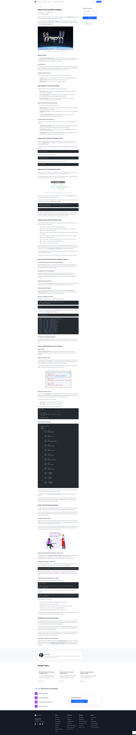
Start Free (99, 1)
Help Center (57, 725)
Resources (49, 1)
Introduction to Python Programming (58, 642)
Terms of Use (37, 721)
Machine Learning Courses (83, 721)
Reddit (49, 21)
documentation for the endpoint (56, 493)
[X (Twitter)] (37, 724)
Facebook (57, 21)
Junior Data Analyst (70, 729)
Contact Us (57, 727)
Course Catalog (93, 717)
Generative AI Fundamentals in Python (57, 643)
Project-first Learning (94, 723)
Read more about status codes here (55, 248)
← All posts (40, 6)
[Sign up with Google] (84, 24)
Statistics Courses (82, 727)
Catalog (44, 1)
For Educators (57, 719)
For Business (56, 1)
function (55, 201)
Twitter (52, 21)
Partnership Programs (58, 729)
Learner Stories (57, 723)
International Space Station (46, 24)
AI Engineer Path (81, 719)
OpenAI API (41, 77)
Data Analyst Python (70, 721)
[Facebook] (35, 724)
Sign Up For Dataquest (79, 701)
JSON (39, 351)
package (47, 393)
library (46, 142)
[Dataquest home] (38, 1)
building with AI (70, 16)
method (51, 311)
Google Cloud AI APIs (43, 79)
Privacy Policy (42, 721)
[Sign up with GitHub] (90, 24)
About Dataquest (58, 721)
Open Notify (49, 283)
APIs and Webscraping (63, 640)
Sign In (94, 1)
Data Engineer (69, 719)
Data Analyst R (69, 723)
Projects (92, 719)
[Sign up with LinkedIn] (87, 24)
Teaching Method (93, 721)
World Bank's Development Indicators (56, 555)
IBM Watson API (42, 81)
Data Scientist (69, 717)
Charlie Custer (41, 12)
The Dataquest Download (95, 727)
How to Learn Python (94, 725)
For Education (61, 1)
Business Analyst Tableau (71, 727)
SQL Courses (81, 717)
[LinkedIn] (40, 724)
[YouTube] (42, 724)
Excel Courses (81, 725)
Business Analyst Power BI (71, 725)
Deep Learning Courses (82, 723)
